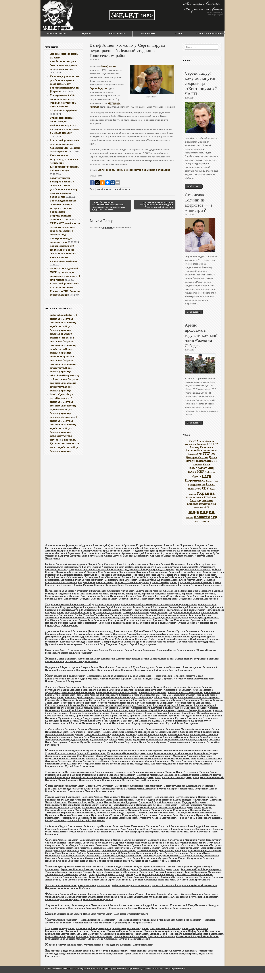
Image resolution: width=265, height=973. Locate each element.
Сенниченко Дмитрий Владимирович (137, 847)
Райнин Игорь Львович (97, 826)
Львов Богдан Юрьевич (152, 742)
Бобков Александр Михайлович (64, 577)
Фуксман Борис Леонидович (62, 899)
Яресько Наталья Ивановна (180, 950)
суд (214, 517)
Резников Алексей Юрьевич (61, 829)
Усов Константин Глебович (74, 888)
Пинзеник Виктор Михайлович (101, 807)
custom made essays (61, 417)
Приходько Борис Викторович (177, 815)
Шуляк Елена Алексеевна (102, 938)
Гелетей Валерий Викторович (186, 607)
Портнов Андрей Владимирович (115, 812)
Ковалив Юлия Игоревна (59, 700)
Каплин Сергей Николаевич (169, 687)
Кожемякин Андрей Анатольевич (138, 700)
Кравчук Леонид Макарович (194, 710)
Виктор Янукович (201, 447)
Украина (205, 493)
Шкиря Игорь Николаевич (132, 933)
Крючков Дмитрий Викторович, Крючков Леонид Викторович (166, 715)
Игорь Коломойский (201, 461)
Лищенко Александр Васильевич (127, 737)
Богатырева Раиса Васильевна (102, 577)
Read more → (194, 186)
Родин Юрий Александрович (152, 829)
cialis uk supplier (59, 356)
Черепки (86, 33)
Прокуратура (194, 485)
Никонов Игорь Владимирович (180, 777)
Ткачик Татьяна (93, 871)
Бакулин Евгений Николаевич (167, 564)
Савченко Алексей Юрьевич (62, 839)
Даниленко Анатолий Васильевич (66, 631)
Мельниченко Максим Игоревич (143, 758)
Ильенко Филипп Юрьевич (116, 678)
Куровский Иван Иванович (114, 723)
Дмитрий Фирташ (197, 457)
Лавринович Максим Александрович (187, 729)
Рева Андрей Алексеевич (202, 826)
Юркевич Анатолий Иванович (63, 944)
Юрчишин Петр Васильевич (136, 944)
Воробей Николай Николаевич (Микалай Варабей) (148, 598)
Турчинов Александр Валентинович (153, 879)
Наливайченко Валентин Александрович (139, 772)
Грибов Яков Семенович (93, 620)
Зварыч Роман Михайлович (98, 667)
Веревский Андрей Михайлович (160, 593)
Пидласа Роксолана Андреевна (197, 804)
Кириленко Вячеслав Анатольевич (116, 692)
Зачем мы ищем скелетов (210, 33)
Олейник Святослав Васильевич (64, 785)
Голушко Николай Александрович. (167, 615)
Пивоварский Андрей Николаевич (156, 804)
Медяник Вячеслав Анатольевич (65, 758)
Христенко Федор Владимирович (171, 908)
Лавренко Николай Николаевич (96, 729)
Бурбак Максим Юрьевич (89, 585)
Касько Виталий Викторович (78, 689)
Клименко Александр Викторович (97, 694)
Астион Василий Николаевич (131, 555)
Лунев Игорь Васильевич (148, 739)
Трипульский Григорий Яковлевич (66, 877)
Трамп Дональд (125, 874)
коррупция (201, 511)
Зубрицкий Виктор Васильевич (173, 670)
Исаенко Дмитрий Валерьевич (63, 681)
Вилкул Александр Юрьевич (62, 596)
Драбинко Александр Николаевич (80, 641)
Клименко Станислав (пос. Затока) (139, 694)
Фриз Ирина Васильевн (134, 896)
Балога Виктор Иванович (202, 564)
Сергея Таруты (98, 88)
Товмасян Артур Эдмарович (121, 871)
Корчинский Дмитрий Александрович (126, 707)
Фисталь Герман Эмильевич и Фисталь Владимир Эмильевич (82, 896)
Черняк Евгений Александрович (92, 922)
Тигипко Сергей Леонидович (121, 869)
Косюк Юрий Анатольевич (77, 710)
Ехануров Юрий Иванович (76, 652)
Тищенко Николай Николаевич (63, 871)
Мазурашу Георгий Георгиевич (101, 750)
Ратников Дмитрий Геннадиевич (166, 826)
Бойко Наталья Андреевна (154, 579)
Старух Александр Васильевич (200, 855)
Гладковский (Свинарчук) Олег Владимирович (93, 612)
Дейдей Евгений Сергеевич (149, 631)
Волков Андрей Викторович (62, 598)
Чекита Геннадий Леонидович (97, 919)
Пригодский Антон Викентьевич (196, 812)
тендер (204, 520)
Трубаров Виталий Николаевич (141, 877)
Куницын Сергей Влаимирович (171, 720)
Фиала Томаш (136, 894)
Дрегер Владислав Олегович (118, 641)
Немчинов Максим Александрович (158, 774)
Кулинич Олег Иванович (136, 720)
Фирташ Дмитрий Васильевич (199, 894)
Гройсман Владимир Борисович (118, 622)
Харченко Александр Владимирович (67, 905)
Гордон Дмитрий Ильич (203, 617)
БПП (209, 444)
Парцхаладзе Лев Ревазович (192, 799)
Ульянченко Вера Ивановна (94, 885)
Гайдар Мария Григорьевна (103, 604)
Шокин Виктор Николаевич (130, 936)
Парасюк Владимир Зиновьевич (114, 799)
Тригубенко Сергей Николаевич (194, 874)
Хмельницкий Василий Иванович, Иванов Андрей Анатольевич (130, 905)
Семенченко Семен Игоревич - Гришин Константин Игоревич (132, 845)
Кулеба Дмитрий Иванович (61, 720)
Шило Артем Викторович (60, 933)
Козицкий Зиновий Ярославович (179, 700)
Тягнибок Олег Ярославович (193, 879)
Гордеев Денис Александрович (169, 617)
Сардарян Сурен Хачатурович (166, 839)
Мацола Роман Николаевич (112, 755)
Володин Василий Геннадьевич (98, 598)
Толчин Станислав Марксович (203, 871)
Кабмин (197, 464)
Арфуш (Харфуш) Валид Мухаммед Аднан (86, 555)
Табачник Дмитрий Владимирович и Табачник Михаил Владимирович (88, 866)
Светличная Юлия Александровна (103, 842)
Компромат (198, 468)
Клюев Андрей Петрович (79, 697)
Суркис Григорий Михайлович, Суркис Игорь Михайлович (94, 860)
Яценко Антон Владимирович (179, 953)
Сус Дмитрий (139, 860)
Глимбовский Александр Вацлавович (145, 612)
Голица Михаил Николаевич (127, 615)
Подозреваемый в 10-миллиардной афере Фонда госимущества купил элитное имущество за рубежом (64, 103)
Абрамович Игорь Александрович (142, 545)
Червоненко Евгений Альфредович (137, 919)
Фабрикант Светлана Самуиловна (65, 894)
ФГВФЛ (207, 497)
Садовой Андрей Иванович (96, 839)
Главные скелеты (56, 33)
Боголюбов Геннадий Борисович (178, 577)
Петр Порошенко (198, 478)
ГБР (201, 454)
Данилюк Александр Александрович (110, 631)
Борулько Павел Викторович (132, 582)
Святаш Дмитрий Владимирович (185, 842)
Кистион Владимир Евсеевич (185, 692)
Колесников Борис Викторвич (78, 702)
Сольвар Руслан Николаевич (171, 853)
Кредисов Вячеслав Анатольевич (89, 713)
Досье (213, 457)
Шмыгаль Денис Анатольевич (94, 936)
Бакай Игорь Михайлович (132, 564)
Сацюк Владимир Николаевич (63, 842)
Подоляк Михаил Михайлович (170, 810)
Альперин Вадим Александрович (197, 548)
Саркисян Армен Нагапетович (203, 839)
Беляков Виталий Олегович (185, 572)
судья (197, 521)
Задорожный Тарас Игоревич (62, 667)
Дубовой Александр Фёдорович (195, 641)
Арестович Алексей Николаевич (101, 553)
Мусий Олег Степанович (79, 766)
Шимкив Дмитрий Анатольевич (96, 933)
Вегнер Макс (116, 593)
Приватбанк (212, 481)
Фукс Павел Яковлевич (204, 896)
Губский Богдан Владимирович (157, 622)
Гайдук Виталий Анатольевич (139, 604)
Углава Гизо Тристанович (61, 885)
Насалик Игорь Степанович (181, 772)
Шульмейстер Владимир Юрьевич (65, 938)
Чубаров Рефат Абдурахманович (132, 922)
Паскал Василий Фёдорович (120, 802)
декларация (207, 504)
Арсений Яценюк (195, 444)
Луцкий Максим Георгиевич (120, 742)
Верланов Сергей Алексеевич (198, 593)
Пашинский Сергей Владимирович (160, 802)
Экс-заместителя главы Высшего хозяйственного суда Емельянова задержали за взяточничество (64, 61)
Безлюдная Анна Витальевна (193, 569)
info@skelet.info (177, 968)
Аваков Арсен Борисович (178, 545)
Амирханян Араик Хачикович (63, 550)
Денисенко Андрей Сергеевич (130, 634)
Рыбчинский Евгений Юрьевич (179, 831)
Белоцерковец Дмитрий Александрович (143, 572)
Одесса (196, 476)
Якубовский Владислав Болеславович (68, 950)
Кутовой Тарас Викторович (182, 723)
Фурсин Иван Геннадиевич (97, 899)
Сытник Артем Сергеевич (164, 860)
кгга (206, 506)
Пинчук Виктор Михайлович (139, 807)
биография (198, 500)
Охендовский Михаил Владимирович (91, 791)
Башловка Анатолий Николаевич (103, 569)
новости (202, 516)
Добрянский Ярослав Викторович (169, 639)
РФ (203, 484)
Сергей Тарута (122, 189)
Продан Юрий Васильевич (76, 817)
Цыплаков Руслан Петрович (131, 913)
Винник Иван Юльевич (140, 596)
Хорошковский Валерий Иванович (129, 908)
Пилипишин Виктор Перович (63, 807)
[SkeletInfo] (132, 15)
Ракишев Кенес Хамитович (129, 826)
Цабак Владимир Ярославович (63, 913)
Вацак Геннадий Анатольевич (90, 593)
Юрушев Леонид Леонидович (101, 944)
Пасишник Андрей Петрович (85, 802)
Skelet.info (121, 968)
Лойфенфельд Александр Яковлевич (67, 739)
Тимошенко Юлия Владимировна (159, 869)
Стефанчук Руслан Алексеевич (103, 858)
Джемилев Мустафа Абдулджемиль (122, 636)
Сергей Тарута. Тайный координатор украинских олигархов (134, 169)
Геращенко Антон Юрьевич (116, 609)
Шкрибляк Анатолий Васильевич (203, 933)
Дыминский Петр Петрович (100, 644)
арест (214, 497)
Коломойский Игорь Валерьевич (154, 702)
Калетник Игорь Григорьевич (63, 687)
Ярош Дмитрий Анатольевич (142, 953)
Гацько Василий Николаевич (150, 607)
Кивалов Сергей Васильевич (78, 692)
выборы (192, 503)
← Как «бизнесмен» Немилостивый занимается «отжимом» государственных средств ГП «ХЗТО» (109, 206)
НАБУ (192, 472)
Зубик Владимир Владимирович (133, 670)
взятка (210, 500)
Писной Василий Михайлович (93, 810)
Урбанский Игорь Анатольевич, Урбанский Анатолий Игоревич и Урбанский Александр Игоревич (131, 887)
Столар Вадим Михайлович (140, 858)
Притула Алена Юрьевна (106, 815)
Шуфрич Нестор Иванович (134, 938)
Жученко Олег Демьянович (81, 661)
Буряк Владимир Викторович (159, 585)
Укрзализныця (194, 497)
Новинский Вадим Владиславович (100, 780)
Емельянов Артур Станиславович (65, 650)
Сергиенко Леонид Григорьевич (181, 847)
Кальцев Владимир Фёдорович (100, 687)
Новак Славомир (68, 780)
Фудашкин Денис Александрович (169, 896)
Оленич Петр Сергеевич (99, 785)
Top (257, 965)
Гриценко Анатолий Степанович (78, 622)
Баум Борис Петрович (168, 566)
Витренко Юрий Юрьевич (170, 596)
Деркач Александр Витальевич (80, 636)
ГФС (213, 454)
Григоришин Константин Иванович (130, 620)
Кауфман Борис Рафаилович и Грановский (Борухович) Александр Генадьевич (144, 689)
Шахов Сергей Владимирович (93, 928)
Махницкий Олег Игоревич (77, 755)
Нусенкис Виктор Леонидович (140, 780)
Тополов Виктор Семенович (61, 874)
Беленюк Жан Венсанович (102, 572)
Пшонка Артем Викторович (194, 817)
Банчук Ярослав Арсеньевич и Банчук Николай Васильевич (118, 566)
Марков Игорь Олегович (91, 753)
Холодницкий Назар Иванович (188, 905)
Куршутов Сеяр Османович (148, 723)
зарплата (198, 507)
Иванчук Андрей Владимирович (65, 675)
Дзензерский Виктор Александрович (167, 636)
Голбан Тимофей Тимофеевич (92, 615)
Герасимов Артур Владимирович (79, 609)
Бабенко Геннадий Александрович (66, 564)
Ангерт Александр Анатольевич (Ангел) (107, 550)
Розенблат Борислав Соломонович (191, 829)
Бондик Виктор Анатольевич (95, 582)
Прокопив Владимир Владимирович (115, 817)
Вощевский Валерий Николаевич (198, 598)
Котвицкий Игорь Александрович (114, 710)
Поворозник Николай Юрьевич (131, 810)
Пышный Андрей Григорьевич (86, 820)
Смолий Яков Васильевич (60, 853)
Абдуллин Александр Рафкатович (100, 545)
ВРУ (215, 444)
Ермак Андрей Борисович (140, 650)
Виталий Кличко (196, 450)
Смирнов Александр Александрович (159, 850)
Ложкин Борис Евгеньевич (205, 737)
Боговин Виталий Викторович (139, 577)
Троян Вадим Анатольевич (105, 877)
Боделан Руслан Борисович (121, 579)
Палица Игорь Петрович (79, 799)
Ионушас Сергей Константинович (194, 678)
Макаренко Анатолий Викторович (141, 750)
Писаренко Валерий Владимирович (179, 807)
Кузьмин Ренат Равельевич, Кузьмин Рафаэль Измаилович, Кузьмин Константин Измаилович (160, 718)
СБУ (205, 488)
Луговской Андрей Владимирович (111, 739)
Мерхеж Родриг (82, 761)
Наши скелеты (117, 33)
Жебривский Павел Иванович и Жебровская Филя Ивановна (113, 658)
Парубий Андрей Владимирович (154, 799)
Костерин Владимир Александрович (173, 707)
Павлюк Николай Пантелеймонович (175, 796)
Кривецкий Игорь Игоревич (127, 713)
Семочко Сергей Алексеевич (96, 847)
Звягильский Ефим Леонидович (135, 667)
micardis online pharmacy (64, 375)
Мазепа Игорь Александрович (63, 750)
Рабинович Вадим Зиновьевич (63, 826)
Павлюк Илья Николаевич (136, 796)
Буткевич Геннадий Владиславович (200, 585)
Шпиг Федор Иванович (161, 936)
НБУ (200, 472)
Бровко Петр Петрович (163, 582)
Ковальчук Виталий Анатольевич (96, 700)
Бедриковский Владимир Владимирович (149, 569)
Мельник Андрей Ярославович (104, 758)
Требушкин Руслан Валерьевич (155, 874)
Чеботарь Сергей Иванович (61, 919)
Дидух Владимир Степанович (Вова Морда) (87, 639)
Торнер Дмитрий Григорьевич (97, 874)
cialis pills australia (61, 314)
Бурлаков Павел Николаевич (122, 585)
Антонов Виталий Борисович (62, 553)
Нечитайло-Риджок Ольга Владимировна (136, 777)
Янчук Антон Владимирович (110, 950)
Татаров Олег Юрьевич (179, 866)
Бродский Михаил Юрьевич (195, 582)
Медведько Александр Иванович (192, 755)
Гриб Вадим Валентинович (61, 620)
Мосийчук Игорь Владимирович (89, 763)
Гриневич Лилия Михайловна (171, 620)
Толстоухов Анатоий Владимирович (161, 871)
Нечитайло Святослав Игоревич (90, 777)
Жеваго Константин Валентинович (171, 658)
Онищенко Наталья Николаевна (105, 788)
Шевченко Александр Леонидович (85, 931)
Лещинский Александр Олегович (105, 734)
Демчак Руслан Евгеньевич (183, 631)
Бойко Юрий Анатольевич (187, 579)
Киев (206, 464)
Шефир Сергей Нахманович (204, 931)
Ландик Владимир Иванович (119, 731)
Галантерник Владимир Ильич (178, 604)
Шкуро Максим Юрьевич (60, 936)
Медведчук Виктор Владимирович (150, 755)
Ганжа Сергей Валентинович (115, 607)
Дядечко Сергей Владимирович (137, 644)
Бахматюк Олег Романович (198, 566)
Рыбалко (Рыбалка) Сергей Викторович (136, 831)
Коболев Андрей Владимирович (157, 697)
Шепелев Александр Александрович (165, 931)
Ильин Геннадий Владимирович (152, 678)
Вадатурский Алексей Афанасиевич (157, 590)
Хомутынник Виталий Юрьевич (88, 908)
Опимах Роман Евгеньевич (142, 788)
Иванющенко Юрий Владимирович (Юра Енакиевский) (119, 675)
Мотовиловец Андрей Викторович (171, 763)
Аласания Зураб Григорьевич (141, 548)
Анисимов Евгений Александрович (198, 550)
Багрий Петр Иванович (102, 564)
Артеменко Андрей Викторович (140, 553)
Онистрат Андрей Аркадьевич (182, 785)
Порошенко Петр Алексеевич (78, 812)
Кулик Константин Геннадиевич (99, 720)
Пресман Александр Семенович (155, 812)
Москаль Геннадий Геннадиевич (129, 763)
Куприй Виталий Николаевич (79, 723)
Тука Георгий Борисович (76, 879)
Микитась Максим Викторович (150, 761)
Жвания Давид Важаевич (60, 658)
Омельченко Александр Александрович (139, 785)
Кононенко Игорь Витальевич (192, 702)
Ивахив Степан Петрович (169, 675)
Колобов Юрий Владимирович (116, 702)
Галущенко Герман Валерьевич (78, 607)
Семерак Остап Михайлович (62, 847)
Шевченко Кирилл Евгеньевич (124, 931)
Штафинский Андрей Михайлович (197, 936)
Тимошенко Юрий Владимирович (201, 869)
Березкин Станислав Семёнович (197, 574)
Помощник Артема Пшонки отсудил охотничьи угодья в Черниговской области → (156, 204)
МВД (210, 468)
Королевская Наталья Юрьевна (83, 707)
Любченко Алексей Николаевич (186, 742)
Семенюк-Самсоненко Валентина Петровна (196, 845)
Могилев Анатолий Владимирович (192, 761)
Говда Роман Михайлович (184, 612)
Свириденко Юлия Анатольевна (144, 842)
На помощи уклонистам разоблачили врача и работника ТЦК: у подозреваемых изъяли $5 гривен (64, 84)
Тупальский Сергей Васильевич (111, 879)
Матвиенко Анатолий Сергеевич (173, 753)
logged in (107, 227)
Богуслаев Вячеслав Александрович (82, 579)
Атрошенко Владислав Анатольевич (171, 555)
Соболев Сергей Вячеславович (135, 853)
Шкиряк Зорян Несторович (166, 933)
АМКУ (192, 441)
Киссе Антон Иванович (152, 692)
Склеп (178, 33)
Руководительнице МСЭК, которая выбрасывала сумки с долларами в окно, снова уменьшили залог (64, 125)
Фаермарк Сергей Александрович (107, 894)
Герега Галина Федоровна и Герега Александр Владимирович (169, 609)
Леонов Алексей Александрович (64, 734)
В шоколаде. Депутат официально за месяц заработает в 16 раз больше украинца (63, 322)
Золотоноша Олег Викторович (94, 670)
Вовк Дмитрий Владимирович (205, 596)
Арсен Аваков (206, 441)
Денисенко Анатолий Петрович (93, 634)
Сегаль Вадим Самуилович (78, 845)
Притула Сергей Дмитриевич (139, 815)
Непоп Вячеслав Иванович (196, 774)
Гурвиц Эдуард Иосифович (61, 625)
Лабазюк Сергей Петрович (60, 729)
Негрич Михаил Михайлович (80, 774)
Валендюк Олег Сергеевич (195, 590)
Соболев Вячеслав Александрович (97, 853)
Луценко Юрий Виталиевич (85, 742)
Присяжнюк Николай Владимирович (67, 815)
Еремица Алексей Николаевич (106, 650)
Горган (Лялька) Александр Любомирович (125, 617)
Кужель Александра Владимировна (79, 718)
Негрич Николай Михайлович (117, 774)
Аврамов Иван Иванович (78, 548)
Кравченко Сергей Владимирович (156, 710)
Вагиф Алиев (109, 66)
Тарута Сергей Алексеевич (149, 866)
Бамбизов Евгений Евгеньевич (63, 566)
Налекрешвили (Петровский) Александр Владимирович (79, 772)
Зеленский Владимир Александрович (179, 667)
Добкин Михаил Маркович (131, 639)
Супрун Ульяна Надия (172, 858)
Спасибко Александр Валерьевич (80, 855)
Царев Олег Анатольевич (98, 913)
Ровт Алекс (127, 829)
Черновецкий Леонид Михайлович (180, 919)
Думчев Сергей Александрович (63, 644)
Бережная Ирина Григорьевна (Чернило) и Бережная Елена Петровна (102, 574)
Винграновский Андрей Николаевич (103, 596)
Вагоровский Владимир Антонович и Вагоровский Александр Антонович (89, 590)
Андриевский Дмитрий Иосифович (154, 550)
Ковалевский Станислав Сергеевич (198, 697)
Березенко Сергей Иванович (160, 574)
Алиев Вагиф (168, 548)
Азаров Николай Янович (108, 548)
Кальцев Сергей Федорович (136, 687)
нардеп (189, 517)
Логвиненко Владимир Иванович (168, 737)
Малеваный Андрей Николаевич (183, 750)
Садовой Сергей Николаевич (130, 839)
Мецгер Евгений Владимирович (111, 761)
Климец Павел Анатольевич (178, 694)
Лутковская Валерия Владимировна (186, 739)
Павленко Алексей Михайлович (100, 796)
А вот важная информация (61, 545)
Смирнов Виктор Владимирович (201, 850)
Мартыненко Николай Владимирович (130, 753)
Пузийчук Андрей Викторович (157, 817)
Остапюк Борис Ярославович (176, 788)
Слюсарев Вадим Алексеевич (119, 850)
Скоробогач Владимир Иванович (80, 850)
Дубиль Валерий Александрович (155, 641)
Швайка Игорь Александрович (130, 928)
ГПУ (206, 453)
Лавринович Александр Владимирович (140, 729)
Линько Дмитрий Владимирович (146, 734)
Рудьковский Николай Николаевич (90, 831)
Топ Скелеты (148, 33)
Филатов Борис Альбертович (163, 894)
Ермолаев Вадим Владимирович (176, 650)
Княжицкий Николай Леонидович (116, 697)
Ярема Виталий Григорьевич (146, 950)
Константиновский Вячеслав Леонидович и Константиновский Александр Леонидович (98, 705)
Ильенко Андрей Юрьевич (82, 678)
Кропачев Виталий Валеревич (162, 713)
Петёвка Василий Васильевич (81, 804)
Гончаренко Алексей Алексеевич (79, 617)
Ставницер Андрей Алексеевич (161, 855)
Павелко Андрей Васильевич (62, 796)
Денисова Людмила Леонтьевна (168, 634)
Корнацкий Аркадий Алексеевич (173, 705)
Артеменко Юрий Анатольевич (179, 553)
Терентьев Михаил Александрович (82, 869)
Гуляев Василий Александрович (197, 622)
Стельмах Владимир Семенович (64, 858)
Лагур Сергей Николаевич (84, 731)
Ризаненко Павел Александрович (99, 829)
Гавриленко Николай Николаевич (65, 604)
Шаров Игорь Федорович (60, 928)
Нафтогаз (210, 472)
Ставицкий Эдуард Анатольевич (122, 855)
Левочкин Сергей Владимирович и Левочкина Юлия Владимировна (178, 731)
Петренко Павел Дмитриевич (117, 804)
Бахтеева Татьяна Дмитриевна (63, 569)
